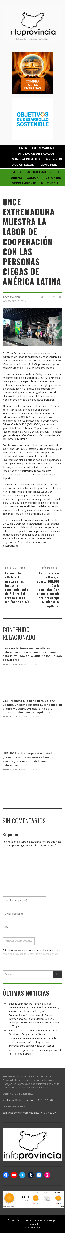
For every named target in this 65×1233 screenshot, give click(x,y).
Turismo (15, 177)
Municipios (48, 164)
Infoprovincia (11, 297)
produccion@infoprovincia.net (19, 1100)
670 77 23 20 (45, 1100)
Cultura (34, 177)
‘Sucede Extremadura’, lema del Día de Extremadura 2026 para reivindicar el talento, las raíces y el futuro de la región (34, 1007)
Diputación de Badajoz (36, 153)
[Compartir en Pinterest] (54, 297)
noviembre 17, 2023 (14, 301)
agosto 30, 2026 (30, 717)
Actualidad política (43, 172)
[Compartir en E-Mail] (60, 297)
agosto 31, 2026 (30, 664)
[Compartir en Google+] (48, 297)
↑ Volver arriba (32, 1227)
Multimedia (49, 183)
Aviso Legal (50, 1220)
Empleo (16, 172)
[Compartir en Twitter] (42, 297)
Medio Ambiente (24, 183)
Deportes (53, 177)
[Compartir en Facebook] (36, 297)
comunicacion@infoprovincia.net (21, 1112)
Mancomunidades (26, 159)
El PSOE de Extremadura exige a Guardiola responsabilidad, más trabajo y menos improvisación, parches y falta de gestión (32, 1042)
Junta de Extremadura (36, 148)
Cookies (38, 1220)
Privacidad (32, 1224)
